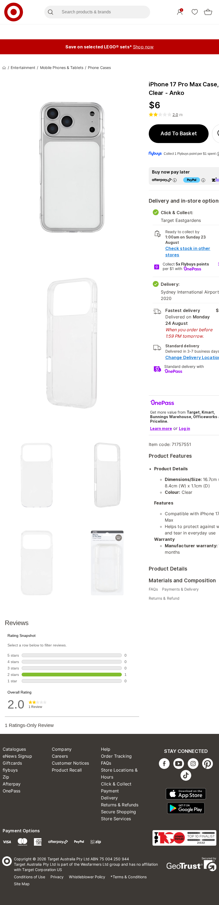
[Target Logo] (13, 12)
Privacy (57, 877)
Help (106, 749)
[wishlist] (194, 11)
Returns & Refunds (120, 804)
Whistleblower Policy (87, 877)
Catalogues (14, 749)
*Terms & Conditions (129, 877)
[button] (179, 133)
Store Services (116, 818)
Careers (60, 756)
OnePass (11, 791)
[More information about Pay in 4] (203, 180)
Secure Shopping (118, 811)
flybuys (10, 770)
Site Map (22, 883)
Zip (6, 777)
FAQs (106, 763)
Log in (184, 428)
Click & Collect (116, 784)
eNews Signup (17, 756)
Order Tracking (116, 756)
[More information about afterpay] (175, 180)
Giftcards (12, 763)
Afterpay (12, 784)
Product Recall (67, 770)
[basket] (208, 12)
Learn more (161, 428)
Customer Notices (70, 763)
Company (62, 749)
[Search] (50, 12)
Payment (110, 791)
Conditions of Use (29, 877)
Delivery (109, 797)
